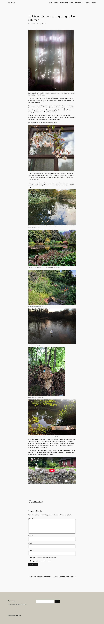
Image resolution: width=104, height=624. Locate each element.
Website (30, 550)
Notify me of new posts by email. (40, 561)
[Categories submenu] (82, 2)
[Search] (57, 601)
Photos (44, 23)
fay (40, 23)
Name (30, 536)
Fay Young (11, 2)
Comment (31, 518)
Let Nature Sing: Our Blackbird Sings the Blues (42, 122)
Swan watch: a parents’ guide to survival (40, 454)
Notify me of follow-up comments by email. (43, 557)
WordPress (18, 615)
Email (30, 543)
